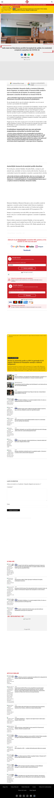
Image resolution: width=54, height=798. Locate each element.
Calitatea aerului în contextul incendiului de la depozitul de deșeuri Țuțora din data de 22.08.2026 (31, 678)
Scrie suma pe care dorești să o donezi (16, 290)
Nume (8, 504)
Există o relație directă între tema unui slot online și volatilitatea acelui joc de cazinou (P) (29, 609)
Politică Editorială (25, 786)
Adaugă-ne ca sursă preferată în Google (38, 84)
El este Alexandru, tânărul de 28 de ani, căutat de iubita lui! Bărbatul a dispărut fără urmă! (30, 441)
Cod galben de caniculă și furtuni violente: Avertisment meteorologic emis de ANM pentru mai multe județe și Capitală (30, 776)
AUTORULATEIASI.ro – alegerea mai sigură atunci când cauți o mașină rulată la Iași (30, 719)
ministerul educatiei (11, 233)
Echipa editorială (14, 786)
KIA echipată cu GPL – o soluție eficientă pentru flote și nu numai (30, 748)
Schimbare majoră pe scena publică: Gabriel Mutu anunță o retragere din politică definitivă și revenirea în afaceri (31, 737)
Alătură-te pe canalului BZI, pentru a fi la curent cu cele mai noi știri (27, 240)
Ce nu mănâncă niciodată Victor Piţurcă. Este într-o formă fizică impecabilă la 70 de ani (30, 392)
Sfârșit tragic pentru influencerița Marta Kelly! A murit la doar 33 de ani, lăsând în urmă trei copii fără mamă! (30, 409)
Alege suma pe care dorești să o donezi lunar (17, 262)
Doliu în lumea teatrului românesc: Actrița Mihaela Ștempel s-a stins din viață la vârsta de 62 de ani (29, 766)
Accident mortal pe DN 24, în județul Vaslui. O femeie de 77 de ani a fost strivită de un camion (23, 4)
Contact (34, 786)
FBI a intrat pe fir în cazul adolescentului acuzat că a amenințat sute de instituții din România (30, 420)
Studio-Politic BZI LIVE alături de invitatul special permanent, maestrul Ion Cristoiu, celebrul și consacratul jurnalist (30, 707)
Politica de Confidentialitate (45, 786)
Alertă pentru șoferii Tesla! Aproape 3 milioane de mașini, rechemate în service (29, 580)
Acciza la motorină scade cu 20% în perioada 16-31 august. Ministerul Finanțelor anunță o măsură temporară (26, 362)
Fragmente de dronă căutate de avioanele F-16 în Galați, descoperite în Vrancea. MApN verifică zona (30, 9)
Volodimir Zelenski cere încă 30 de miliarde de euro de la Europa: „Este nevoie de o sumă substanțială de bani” (31, 430)
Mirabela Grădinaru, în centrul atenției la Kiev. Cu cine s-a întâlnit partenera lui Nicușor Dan (30, 400)
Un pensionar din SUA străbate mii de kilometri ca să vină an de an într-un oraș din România (31, 385)
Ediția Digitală (33, 790)
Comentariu (10, 487)
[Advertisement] (27, 321)
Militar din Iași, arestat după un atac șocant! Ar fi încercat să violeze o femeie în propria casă (29, 728)
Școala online (19, 233)
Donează (28, 295)
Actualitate (27, 59)
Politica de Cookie (22, 790)
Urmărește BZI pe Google (18, 83)
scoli (24, 233)
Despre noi (5, 786)
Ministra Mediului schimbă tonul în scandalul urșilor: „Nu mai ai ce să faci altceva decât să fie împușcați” (30, 452)
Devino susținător (28, 268)
